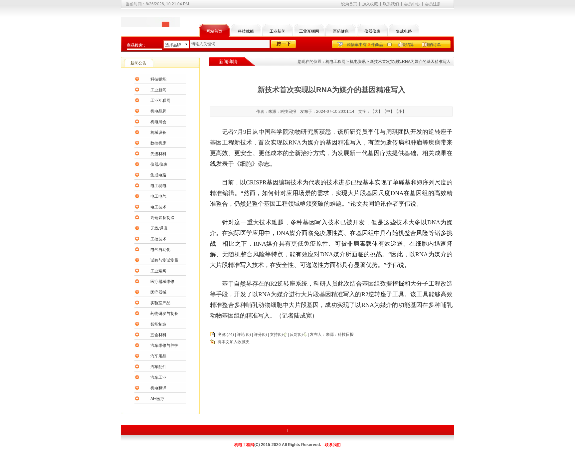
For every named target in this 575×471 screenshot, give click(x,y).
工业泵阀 (158, 271)
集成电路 (404, 31)
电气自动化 (160, 249)
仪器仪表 (372, 31)
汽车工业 (158, 377)
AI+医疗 (157, 398)
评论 (241, 334)
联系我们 (391, 4)
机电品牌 (158, 111)
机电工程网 (335, 61)
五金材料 (158, 335)
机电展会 (158, 121)
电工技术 (158, 207)
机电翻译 (158, 388)
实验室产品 (160, 303)
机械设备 (158, 132)
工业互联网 (309, 31)
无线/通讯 (158, 228)
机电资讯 (358, 61)
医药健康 (341, 31)
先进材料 (158, 153)
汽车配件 (158, 366)
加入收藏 (370, 4)
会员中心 (412, 4)
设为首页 (349, 4)
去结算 (408, 44)
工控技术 (158, 239)
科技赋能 (246, 31)
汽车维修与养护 (164, 345)
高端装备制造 (162, 217)
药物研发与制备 (164, 313)
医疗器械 (158, 292)
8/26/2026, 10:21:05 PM (167, 4)
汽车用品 (158, 356)
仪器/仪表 (158, 164)
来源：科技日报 (340, 334)
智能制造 (158, 324)
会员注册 (433, 4)
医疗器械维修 (162, 281)
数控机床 (158, 143)
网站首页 (214, 31)
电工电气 (158, 196)
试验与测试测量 (164, 260)
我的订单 (433, 44)
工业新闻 (278, 31)
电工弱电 (158, 185)
